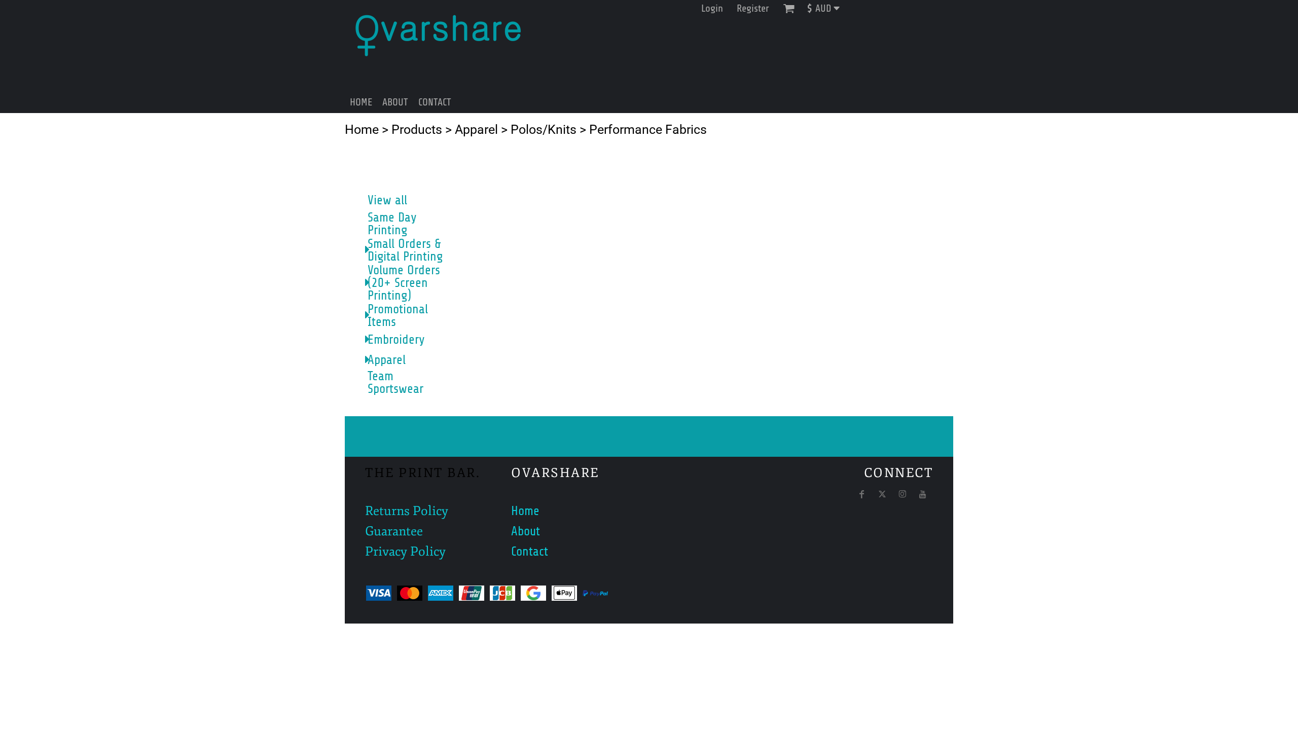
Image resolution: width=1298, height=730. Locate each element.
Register (753, 8)
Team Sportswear (395, 382)
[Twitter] (882, 494)
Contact (529, 551)
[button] (827, 8)
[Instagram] (902, 494)
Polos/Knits (543, 129)
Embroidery (396, 340)
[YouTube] (923, 494)
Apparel (476, 129)
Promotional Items (398, 315)
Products (416, 129)
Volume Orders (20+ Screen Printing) (404, 283)
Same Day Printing (392, 223)
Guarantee (394, 531)
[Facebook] (862, 494)
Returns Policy (406, 511)
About (525, 531)
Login (712, 8)
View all (387, 200)
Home (362, 129)
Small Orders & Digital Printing (405, 250)
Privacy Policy (405, 551)
